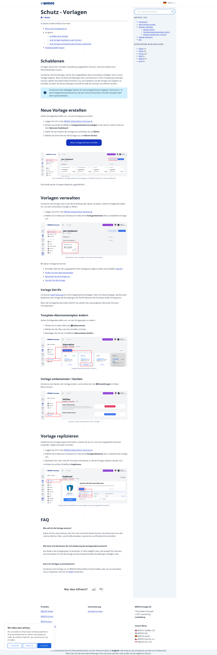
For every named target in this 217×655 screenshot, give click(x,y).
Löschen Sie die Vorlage (55, 280)
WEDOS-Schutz (47, 616)
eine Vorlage (62, 36)
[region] (29, 637)
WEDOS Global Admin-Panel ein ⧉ (78, 121)
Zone (140, 61)
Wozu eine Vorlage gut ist (56, 28)
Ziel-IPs (119, 269)
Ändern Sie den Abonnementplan (59, 272)
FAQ (140, 40)
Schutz (47, 17)
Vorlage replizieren (146, 37)
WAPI (71, 572)
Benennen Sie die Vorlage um (57, 276)
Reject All (29, 645)
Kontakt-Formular (95, 611)
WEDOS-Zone (46, 621)
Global (141, 49)
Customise (15, 645)
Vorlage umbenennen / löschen (155, 34)
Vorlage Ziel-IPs (148, 30)
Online (141, 51)
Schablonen (143, 22)
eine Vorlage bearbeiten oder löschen (65, 40)
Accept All (44, 645)
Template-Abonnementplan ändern (156, 32)
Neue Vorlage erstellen (147, 24)
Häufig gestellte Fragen (55, 47)
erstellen (53, 36)
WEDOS (141, 59)
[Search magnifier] (172, 11)
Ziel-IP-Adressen (57, 295)
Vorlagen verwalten (146, 27)
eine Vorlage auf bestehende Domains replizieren (70, 44)
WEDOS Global (47, 611)
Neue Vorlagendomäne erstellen (84, 142)
